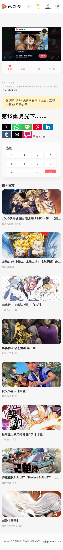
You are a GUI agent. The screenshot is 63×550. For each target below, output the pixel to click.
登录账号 (21, 104)
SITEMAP (16, 541)
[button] (29, 6)
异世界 (11, 82)
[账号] (58, 6)
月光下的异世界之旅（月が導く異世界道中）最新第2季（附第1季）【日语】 (31, 86)
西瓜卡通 (11, 6)
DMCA (26, 541)
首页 (3, 82)
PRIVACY (36, 541)
